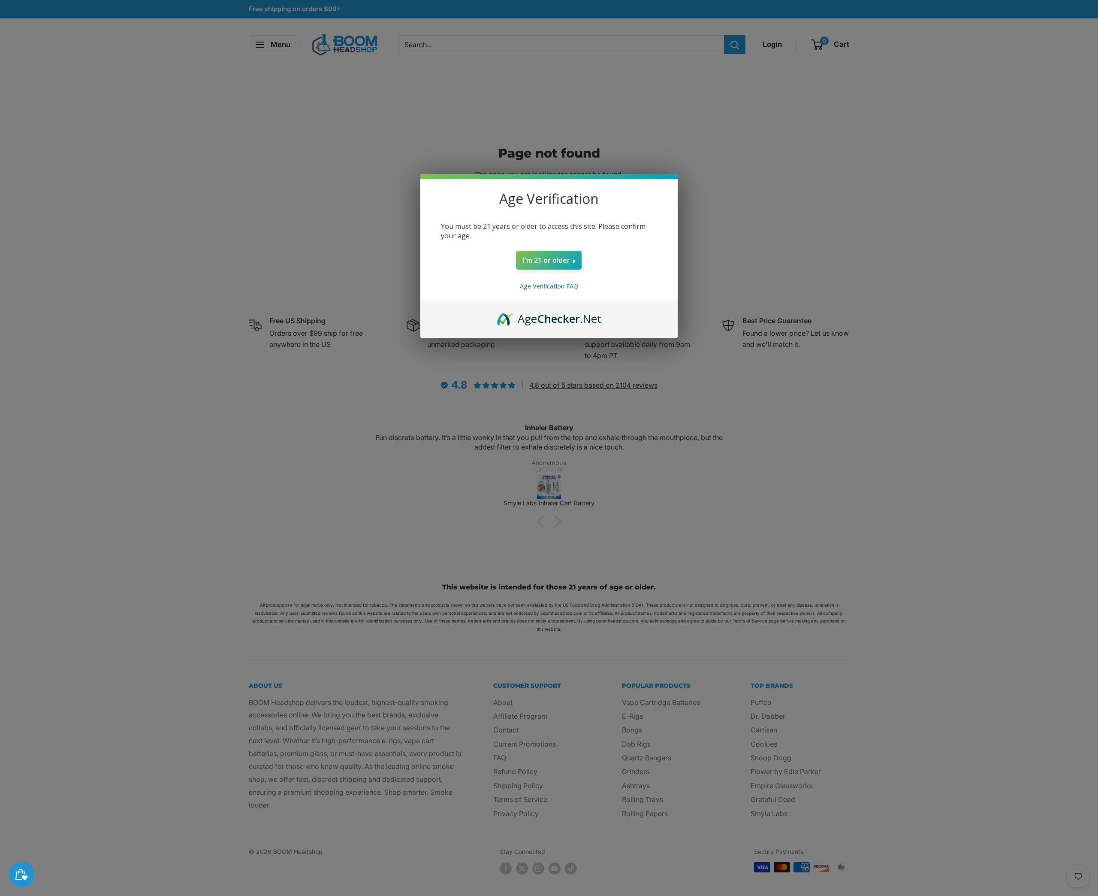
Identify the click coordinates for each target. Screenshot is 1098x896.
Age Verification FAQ (549, 286)
